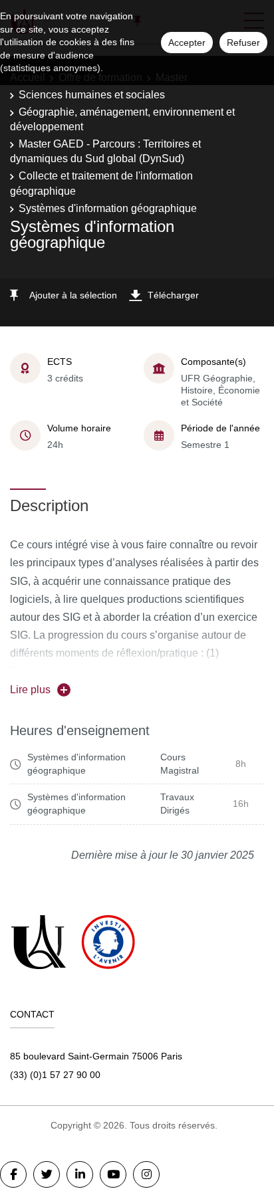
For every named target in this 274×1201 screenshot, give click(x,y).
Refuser (243, 42)
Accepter (187, 42)
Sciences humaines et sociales (92, 94)
